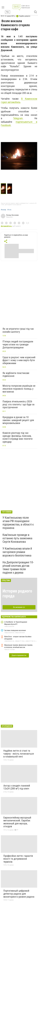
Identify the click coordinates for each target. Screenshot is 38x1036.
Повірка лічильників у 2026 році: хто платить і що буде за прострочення (18, 404)
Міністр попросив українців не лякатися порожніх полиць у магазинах (19, 388)
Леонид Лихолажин (12, 215)
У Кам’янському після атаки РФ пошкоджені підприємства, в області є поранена (18, 523)
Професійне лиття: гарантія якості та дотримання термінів (18, 858)
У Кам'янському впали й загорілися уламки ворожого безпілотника (17, 552)
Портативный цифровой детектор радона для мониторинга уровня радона (18, 893)
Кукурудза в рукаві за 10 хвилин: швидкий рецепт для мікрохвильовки (18, 420)
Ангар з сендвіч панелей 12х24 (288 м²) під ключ (16, 787)
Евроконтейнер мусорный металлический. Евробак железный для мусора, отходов (17, 822)
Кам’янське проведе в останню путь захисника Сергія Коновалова (17, 538)
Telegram (18, 118)
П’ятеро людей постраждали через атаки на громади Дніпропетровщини (18, 344)
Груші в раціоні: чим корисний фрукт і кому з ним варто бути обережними (19, 360)
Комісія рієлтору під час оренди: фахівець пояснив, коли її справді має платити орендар (18, 437)
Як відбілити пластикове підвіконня (16, 375)
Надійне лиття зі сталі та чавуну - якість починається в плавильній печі (18, 753)
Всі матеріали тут (19, 607)
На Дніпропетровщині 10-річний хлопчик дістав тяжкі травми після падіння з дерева (18, 567)
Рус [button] (7, 12)
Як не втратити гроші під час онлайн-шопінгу (18, 330)
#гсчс (9, 210)
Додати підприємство (19, 655)
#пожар (3, 210)
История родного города (17, 593)
